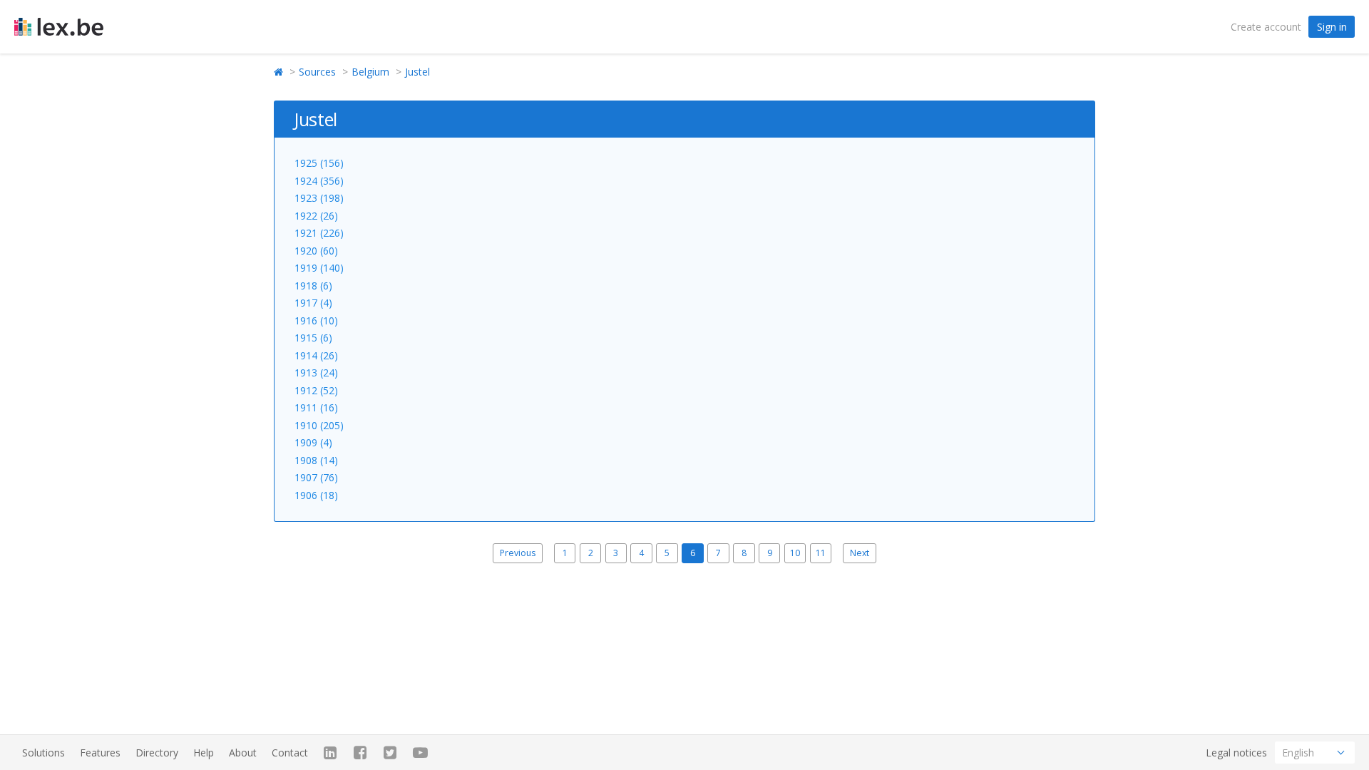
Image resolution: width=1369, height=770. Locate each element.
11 (821, 553)
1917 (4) (313, 302)
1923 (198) (319, 198)
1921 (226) (319, 233)
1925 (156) (319, 163)
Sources (317, 71)
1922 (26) (316, 215)
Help (203, 752)
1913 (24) (316, 372)
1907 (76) (316, 477)
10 (795, 553)
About (243, 752)
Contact (290, 752)
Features (100, 752)
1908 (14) (316, 460)
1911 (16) (316, 407)
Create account (1266, 27)
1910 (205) (319, 425)
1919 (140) (319, 267)
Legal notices (1236, 752)
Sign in (1332, 27)
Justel (417, 71)
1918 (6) (313, 285)
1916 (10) (316, 320)
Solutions (43, 752)
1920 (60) (316, 250)
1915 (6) (313, 337)
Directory (156, 752)
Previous (517, 553)
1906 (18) (316, 495)
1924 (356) (319, 181)
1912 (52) (316, 390)
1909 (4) (313, 442)
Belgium (370, 71)
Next (859, 553)
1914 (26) (316, 355)
